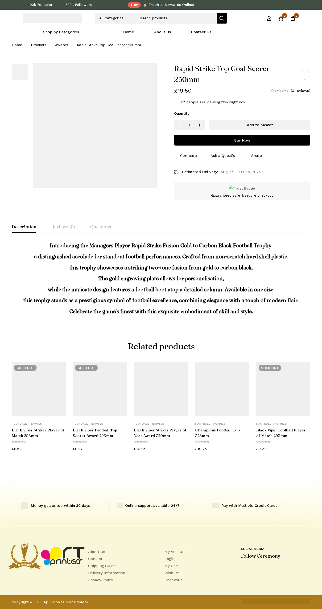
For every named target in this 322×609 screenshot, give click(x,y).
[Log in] (269, 18)
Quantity (181, 113)
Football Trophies (27, 423)
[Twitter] (272, 566)
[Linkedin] (242, 566)
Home (17, 45)
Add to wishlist (305, 74)
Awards (61, 45)
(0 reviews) (300, 90)
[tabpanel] (161, 280)
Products (38, 45)
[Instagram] (262, 566)
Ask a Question (224, 155)
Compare (188, 155)
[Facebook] (252, 566)
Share (256, 155)
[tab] (24, 227)
